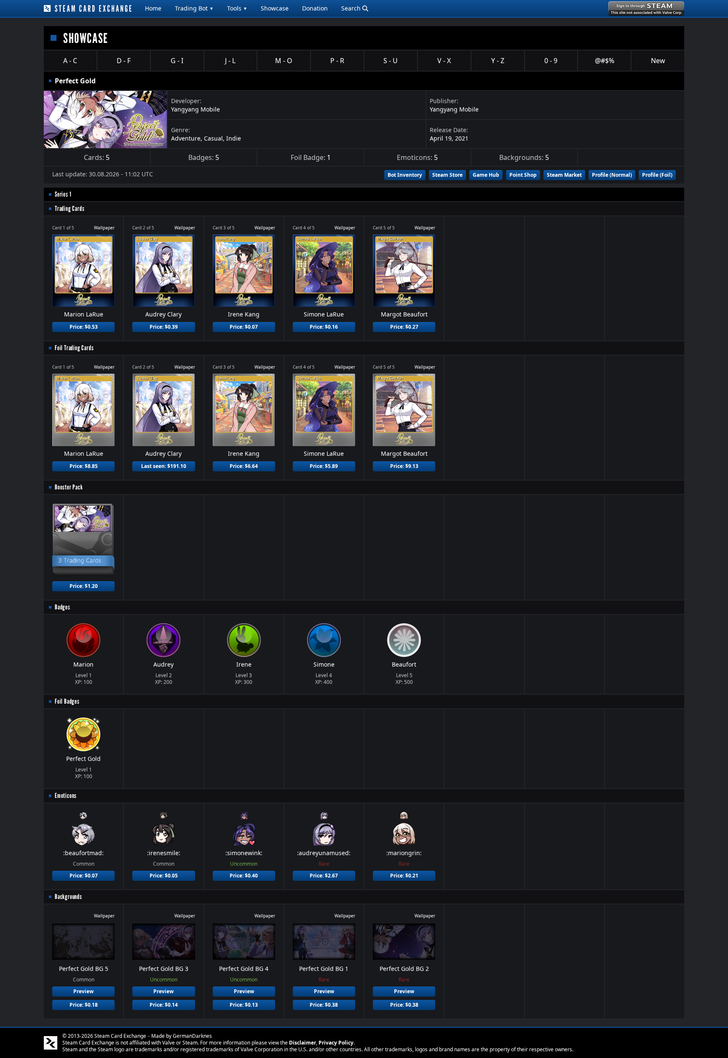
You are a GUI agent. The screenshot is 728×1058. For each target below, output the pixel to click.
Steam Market (564, 174)
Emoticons (66, 796)
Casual (213, 138)
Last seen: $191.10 (163, 466)
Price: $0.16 (324, 326)
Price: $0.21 (404, 875)
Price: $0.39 (164, 326)
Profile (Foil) (657, 174)
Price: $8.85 (84, 466)
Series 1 (63, 194)
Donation (315, 8)
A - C (70, 60)
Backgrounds (68, 897)
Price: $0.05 (164, 875)
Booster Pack (69, 487)
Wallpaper (104, 228)
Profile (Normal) (612, 174)
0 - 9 (550, 60)
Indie (233, 138)
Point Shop (523, 174)
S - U (390, 60)
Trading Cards (69, 209)
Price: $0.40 (244, 875)
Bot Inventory (405, 174)
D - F (124, 60)
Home (153, 8)
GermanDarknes (192, 1035)
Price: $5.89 (324, 466)
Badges (62, 607)
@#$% (604, 60)
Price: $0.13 (244, 1004)
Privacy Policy (335, 1042)
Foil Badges (67, 701)
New (658, 60)
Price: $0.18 (84, 1004)
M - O (283, 60)
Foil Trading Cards (74, 348)
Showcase (275, 8)
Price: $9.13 (404, 466)
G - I (177, 60)
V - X (444, 60)
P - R (337, 60)
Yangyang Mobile (195, 109)
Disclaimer (302, 1042)
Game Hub (486, 174)
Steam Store (447, 174)
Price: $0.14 (164, 1004)
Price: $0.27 (404, 326)
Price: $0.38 (324, 1004)
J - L (230, 60)
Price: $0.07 (244, 326)
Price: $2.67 (324, 875)
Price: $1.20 (84, 586)
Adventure (186, 138)
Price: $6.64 (244, 466)
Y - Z (497, 60)
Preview (83, 991)
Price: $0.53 (84, 326)
